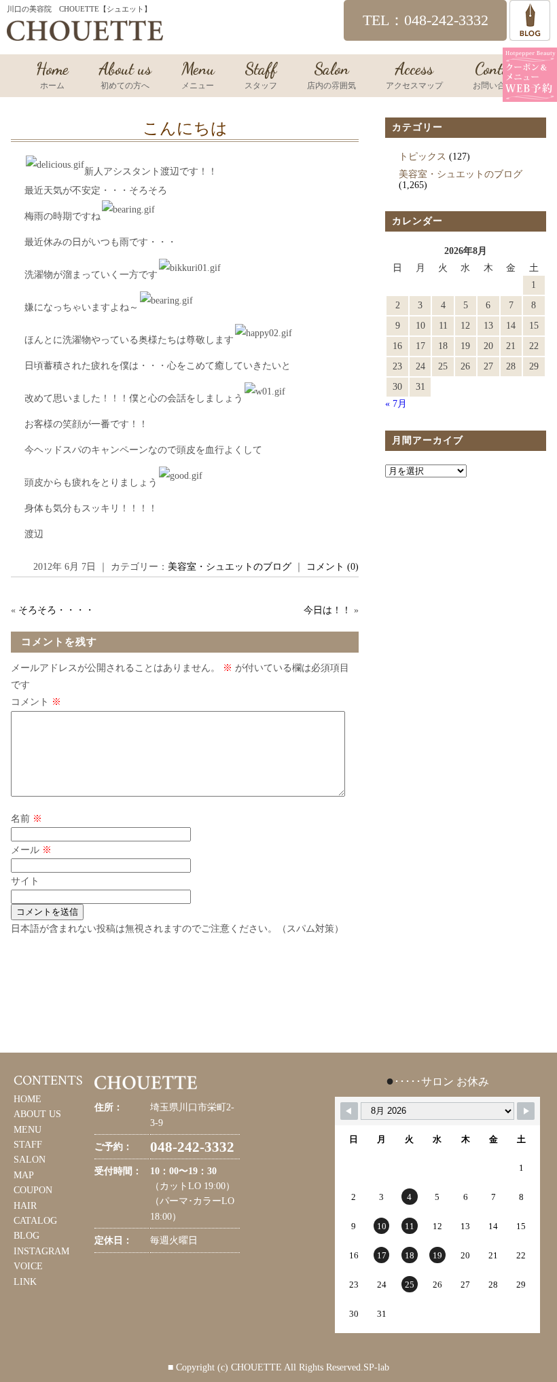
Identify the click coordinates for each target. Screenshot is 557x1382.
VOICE (28, 1266)
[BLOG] (529, 34)
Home (52, 74)
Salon (331, 74)
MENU (27, 1130)
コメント (36, 702)
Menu (198, 74)
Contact (497, 74)
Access (414, 74)
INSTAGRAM (41, 1251)
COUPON (33, 1190)
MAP (24, 1175)
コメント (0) (332, 567)
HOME (27, 1099)
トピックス (422, 156)
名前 (26, 819)
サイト (25, 881)
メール (31, 850)
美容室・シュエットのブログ (229, 567)
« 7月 (396, 404)
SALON (30, 1159)
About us (124, 74)
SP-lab (376, 1367)
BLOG (26, 1236)
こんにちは (185, 128)
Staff (261, 74)
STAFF (28, 1145)
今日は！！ (327, 610)
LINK (25, 1282)
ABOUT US (37, 1114)
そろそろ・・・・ (56, 610)
